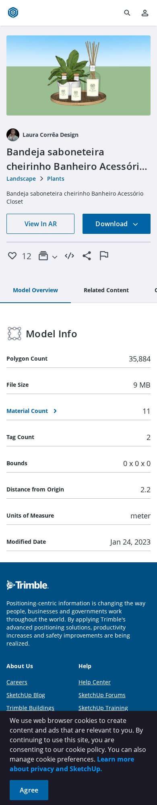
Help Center (94, 682)
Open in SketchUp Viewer (78, 75)
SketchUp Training (103, 708)
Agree (29, 790)
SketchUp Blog (25, 695)
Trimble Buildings (30, 708)
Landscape (21, 178)
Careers (16, 682)
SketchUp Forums (102, 695)
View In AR (41, 223)
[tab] (35, 290)
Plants (55, 178)
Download (112, 223)
